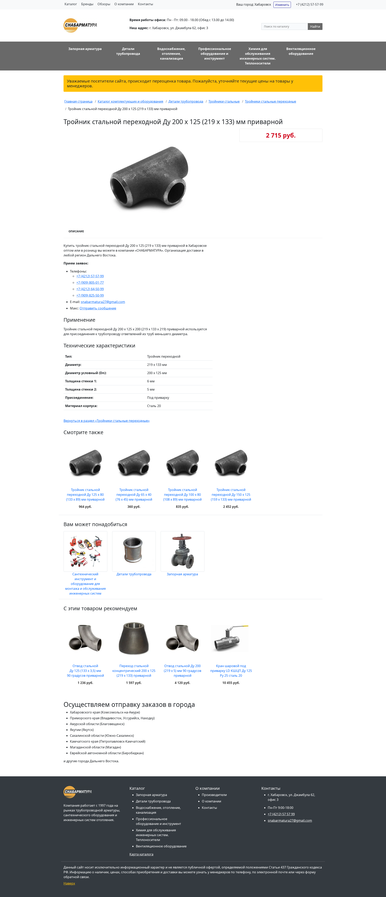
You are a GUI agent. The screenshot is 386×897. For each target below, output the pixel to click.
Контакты (145, 4)
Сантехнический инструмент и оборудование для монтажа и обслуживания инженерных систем (85, 584)
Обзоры (104, 4)
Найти (315, 26)
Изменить (282, 5)
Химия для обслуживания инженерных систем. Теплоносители (156, 835)
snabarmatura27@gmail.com (103, 302)
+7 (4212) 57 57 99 (281, 814)
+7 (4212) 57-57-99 (309, 4)
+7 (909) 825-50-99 (90, 295)
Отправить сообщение (98, 308)
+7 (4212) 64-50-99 (90, 289)
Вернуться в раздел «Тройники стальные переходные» (107, 420)
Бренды (87, 4)
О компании (124, 4)
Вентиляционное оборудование (161, 846)
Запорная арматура (182, 574)
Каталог (71, 4)
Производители (214, 795)
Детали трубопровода (134, 574)
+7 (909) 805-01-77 (90, 282)
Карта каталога (141, 854)
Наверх (69, 883)
